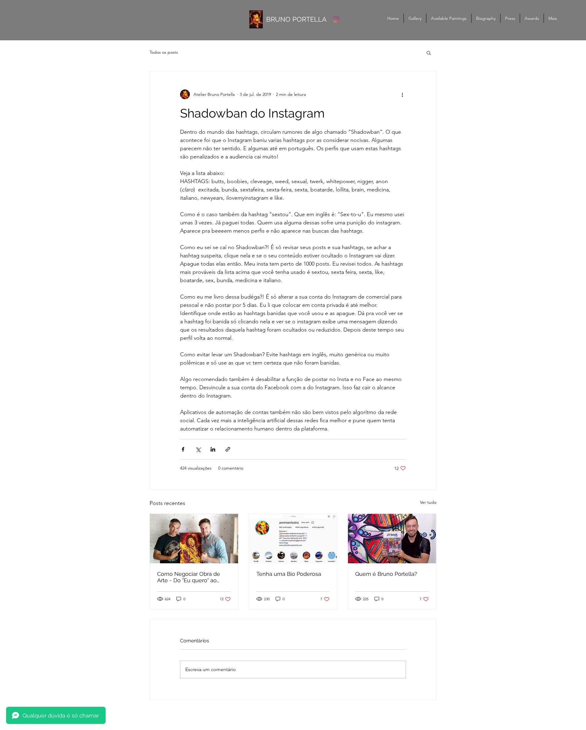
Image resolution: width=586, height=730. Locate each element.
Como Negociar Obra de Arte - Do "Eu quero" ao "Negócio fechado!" (188, 577)
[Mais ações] (402, 94)
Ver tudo (428, 502)
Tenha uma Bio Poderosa (288, 574)
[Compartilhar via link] (228, 449)
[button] (429, 52)
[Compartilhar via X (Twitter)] (198, 449)
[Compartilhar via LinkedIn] (213, 449)
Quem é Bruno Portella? (386, 574)
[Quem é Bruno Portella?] (392, 538)
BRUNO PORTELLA (296, 19)
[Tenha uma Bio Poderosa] (293, 538)
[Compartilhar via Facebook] (183, 449)
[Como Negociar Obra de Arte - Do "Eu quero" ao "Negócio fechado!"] (194, 538)
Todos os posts (164, 52)
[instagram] (336, 19)
